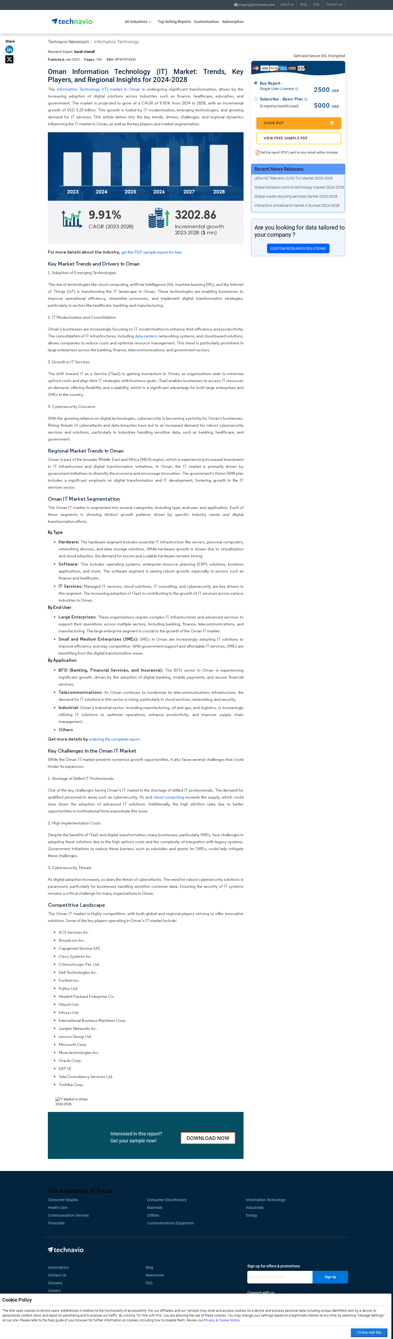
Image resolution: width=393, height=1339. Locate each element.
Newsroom (156, 1275)
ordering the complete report (114, 739)
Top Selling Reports (174, 22)
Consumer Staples (63, 1200)
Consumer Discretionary (167, 1200)
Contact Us (57, 1275)
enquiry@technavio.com (256, 5)
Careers (54, 1291)
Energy (251, 1215)
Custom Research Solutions (298, 248)
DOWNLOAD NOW (208, 1138)
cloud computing (168, 797)
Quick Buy (274, 123)
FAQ (316, 4)
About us (287, 4)
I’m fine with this (369, 1332)
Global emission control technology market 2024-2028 (299, 187)
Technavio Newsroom (68, 41)
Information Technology (116, 41)
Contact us (334, 4)
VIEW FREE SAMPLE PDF (286, 138)
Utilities (153, 1215)
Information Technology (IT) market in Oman (98, 89)
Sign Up (330, 1277)
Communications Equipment (170, 1223)
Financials (56, 1223)
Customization (206, 22)
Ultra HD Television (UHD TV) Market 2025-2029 (294, 178)
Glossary (55, 1283)
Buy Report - (277, 86)
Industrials (255, 1207)
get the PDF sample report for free (151, 252)
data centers (146, 335)
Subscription (233, 22)
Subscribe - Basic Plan (282, 99)
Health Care (57, 1207)
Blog (303, 4)
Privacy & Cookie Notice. (222, 1320)
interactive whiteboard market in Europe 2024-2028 (297, 205)
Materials (155, 1207)
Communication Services (68, 1215)
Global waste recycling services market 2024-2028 (296, 196)
